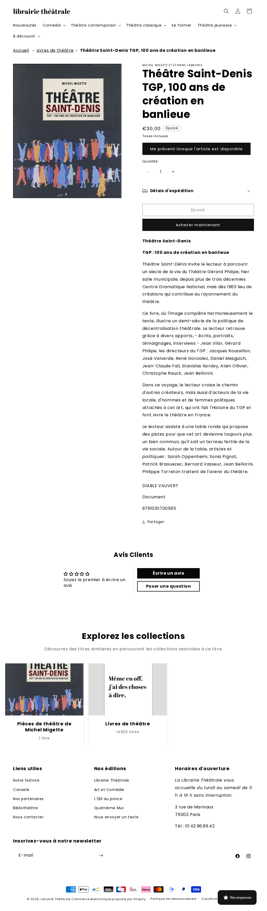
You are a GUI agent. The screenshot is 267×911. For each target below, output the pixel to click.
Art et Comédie (109, 789)
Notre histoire (26, 780)
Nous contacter (28, 817)
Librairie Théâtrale (111, 780)
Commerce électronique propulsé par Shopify (108, 899)
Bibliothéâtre (25, 808)
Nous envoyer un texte (116, 817)
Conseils (21, 789)
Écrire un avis (168, 573)
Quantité (150, 161)
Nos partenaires (28, 798)
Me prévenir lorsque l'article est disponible (196, 149)
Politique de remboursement (173, 899)
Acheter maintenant (198, 225)
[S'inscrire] (101, 855)
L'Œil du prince (108, 798)
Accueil (21, 50)
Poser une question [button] (168, 586)
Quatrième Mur (109, 808)
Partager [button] (156, 521)
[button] (54, 25)
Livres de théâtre (55, 50)
